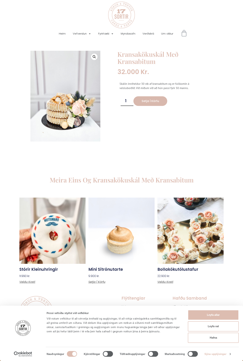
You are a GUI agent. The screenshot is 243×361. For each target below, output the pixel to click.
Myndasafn (128, 33)
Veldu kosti (27, 282)
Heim (62, 33)
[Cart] (184, 33)
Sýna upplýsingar (215, 353)
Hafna (213, 337)
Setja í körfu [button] (96, 282)
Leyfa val (213, 326)
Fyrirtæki (103, 33)
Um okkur (167, 33)
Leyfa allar (213, 314)
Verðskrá (148, 33)
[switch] (108, 354)
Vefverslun (80, 33)
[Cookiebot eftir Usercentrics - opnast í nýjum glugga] (23, 354)
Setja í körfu (150, 101)
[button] (94, 57)
